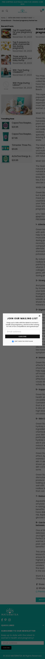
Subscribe (23, 336)
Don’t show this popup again (24, 341)
